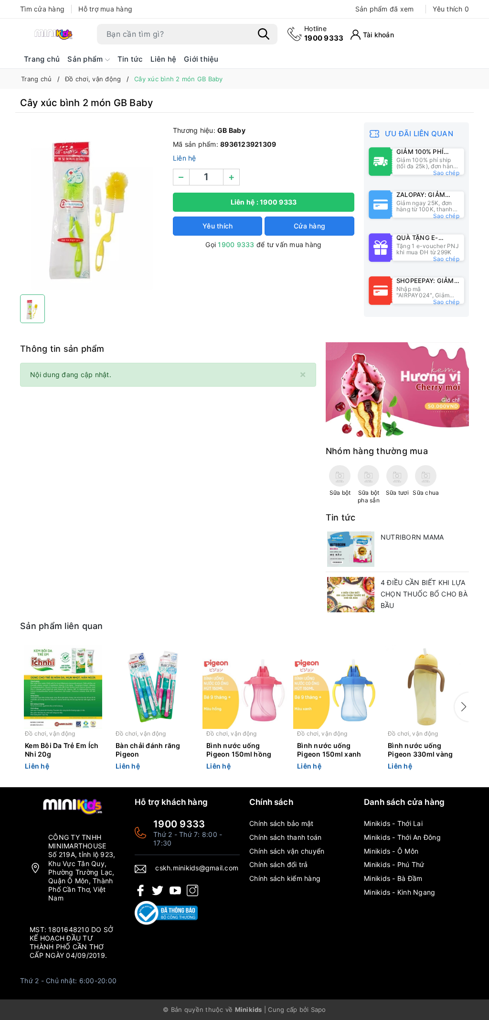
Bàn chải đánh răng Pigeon (148, 749)
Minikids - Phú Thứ (394, 864)
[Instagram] (192, 890)
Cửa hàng (309, 226)
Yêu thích (451, 9)
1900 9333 (323, 33)
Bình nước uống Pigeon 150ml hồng (238, 749)
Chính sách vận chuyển (286, 851)
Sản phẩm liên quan (61, 626)
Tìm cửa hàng (42, 9)
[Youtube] (175, 890)
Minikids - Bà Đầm (393, 878)
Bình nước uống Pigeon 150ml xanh (329, 749)
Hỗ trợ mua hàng (105, 9)
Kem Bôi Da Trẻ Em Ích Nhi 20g (61, 749)
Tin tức (130, 59)
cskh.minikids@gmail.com (196, 868)
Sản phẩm (86, 59)
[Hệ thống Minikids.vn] (53, 34)
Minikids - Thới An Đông (402, 837)
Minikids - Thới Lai (393, 823)
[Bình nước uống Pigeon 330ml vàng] (426, 687)
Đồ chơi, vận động (50, 733)
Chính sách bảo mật (281, 823)
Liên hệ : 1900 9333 (264, 202)
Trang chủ (42, 59)
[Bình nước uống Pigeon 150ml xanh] (335, 687)
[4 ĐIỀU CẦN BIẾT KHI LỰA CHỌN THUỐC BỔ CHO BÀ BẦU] (351, 594)
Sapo (318, 1009)
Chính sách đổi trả (278, 864)
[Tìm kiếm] (263, 34)
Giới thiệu (201, 59)
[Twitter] (157, 890)
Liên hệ (163, 59)
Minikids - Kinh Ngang (399, 892)
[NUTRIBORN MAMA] (351, 549)
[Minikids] (397, 389)
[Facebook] (140, 890)
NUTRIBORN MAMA (412, 537)
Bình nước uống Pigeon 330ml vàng (420, 749)
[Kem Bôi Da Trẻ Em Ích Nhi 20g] (63, 687)
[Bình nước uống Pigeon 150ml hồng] (244, 687)
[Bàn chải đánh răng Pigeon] (154, 687)
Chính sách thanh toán (285, 837)
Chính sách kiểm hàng (284, 878)
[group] (91, 206)
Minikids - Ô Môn (391, 851)
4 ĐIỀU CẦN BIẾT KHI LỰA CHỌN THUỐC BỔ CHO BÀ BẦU (424, 593)
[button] (462, 707)
